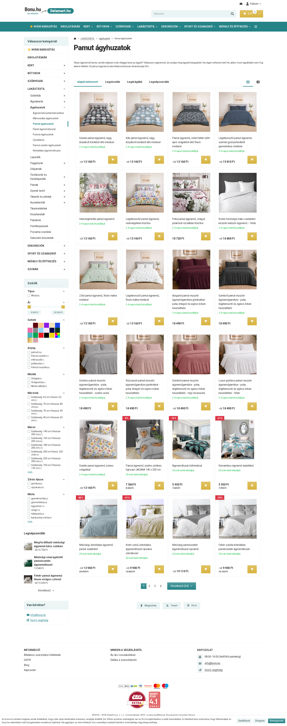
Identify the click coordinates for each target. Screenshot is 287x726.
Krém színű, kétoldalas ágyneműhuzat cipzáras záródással (139, 549)
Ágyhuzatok (37, 107)
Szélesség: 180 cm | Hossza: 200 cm (46, 446)
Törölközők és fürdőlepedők (38, 177)
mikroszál (37, 359)
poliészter (37, 363)
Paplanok (35, 220)
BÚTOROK (103, 26)
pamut (36, 352)
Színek (32, 319)
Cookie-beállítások (155, 715)
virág (35, 510)
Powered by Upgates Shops (180, 715)
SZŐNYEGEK (123, 26)
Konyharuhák (37, 214)
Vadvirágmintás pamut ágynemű (97, 219)
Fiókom (254, 3)
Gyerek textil (37, 190)
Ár (29, 302)
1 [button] (144, 586)
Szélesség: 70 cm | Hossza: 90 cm (47, 412)
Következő (44, 590)
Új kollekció (38, 140)
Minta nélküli (39, 386)
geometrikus (39, 502)
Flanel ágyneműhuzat (44, 129)
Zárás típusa (35, 479)
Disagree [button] (260, 720)
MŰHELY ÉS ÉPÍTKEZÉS (233, 26)
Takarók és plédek (40, 196)
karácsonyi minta (41, 517)
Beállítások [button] (244, 720)
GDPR (27, 660)
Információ (32, 650)
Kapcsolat (30, 670)
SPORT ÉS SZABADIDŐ (198, 26)
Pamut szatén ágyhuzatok (47, 145)
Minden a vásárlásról (126, 650)
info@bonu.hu (38, 615)
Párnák (34, 184)
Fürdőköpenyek (39, 226)
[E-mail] (241, 4)
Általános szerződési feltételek (42, 655)
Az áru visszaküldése (123, 655)
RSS (143, 715)
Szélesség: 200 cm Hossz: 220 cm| (47, 453)
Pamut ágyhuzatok (43, 123)
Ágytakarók (36, 101)
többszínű (37, 513)
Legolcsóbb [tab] (112, 81)
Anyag (31, 348)
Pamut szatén (40, 356)
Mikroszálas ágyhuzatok (45, 118)
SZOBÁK (33, 269)
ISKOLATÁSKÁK (70, 26)
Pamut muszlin (40, 367)
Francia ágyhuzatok (43, 134)
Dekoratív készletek (42, 238)
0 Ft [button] (252, 13)
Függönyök (36, 163)
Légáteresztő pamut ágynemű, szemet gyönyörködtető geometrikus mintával (235, 142)
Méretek (33, 393)
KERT (87, 26)
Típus (31, 291)
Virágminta (38, 382)
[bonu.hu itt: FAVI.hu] (137, 699)
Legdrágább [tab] (134, 81)
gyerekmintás (39, 498)
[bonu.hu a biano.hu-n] (154, 699)
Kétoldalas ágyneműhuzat (46, 150)
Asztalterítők (37, 202)
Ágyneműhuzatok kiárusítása (48, 113)
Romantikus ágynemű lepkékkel (236, 465)
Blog (26, 665)
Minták (32, 374)
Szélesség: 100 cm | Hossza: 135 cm (46, 466)
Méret (31, 427)
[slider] (29, 306)
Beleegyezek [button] (277, 720)
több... (31, 472)
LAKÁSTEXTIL (146, 26)
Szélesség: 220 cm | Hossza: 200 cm (46, 460)
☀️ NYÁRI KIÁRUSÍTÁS (43, 26)
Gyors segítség (39, 620)
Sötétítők (35, 95)
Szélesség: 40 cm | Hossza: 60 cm (47, 419)
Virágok (36, 378)
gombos (36, 483)
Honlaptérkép (133, 715)
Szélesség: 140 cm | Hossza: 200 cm (46, 433)
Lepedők (35, 157)
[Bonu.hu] (49, 11)
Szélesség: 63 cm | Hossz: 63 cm (46, 398)
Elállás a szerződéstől (123, 660)
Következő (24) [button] (180, 586)
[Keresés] (232, 13)
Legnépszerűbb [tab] (159, 81)
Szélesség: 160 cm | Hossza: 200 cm (46, 439)
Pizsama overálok (40, 232)
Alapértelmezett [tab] (87, 81)
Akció (35, 295)
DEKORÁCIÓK (169, 26)
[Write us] (200, 670)
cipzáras (37, 487)
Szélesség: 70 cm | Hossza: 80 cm (47, 405)
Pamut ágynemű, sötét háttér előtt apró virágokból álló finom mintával (191, 142)
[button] (259, 13)
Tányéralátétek (38, 208)
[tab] (248, 82)
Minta (31, 494)
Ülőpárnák (36, 169)
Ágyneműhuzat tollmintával (187, 465)
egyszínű (37, 506)
